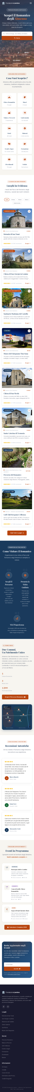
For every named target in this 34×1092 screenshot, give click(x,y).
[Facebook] (3, 1006)
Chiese (13, 199)
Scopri (27, 243)
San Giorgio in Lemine (8, 1018)
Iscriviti (16, 969)
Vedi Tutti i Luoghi (16, 533)
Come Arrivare (6, 1072)
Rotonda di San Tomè (8, 1015)
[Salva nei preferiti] (29, 211)
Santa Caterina (6, 1024)
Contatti (4, 1069)
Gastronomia (17, 203)
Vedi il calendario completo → (17, 857)
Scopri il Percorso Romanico (14, 697)
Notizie (4, 1057)
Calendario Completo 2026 (18, 927)
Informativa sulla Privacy (14, 974)
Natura (26, 199)
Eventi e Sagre (6, 1048)
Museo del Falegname (8, 1030)
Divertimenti (5, 1054)
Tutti (7, 199)
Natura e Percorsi (6, 1042)
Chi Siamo (4, 1067)
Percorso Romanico (7, 1040)
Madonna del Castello (8, 1021)
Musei (19, 199)
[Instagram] (8, 1006)
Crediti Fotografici (7, 1078)
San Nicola (5, 1027)
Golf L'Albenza (6, 1045)
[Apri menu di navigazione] (30, 3)
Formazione (5, 1051)
